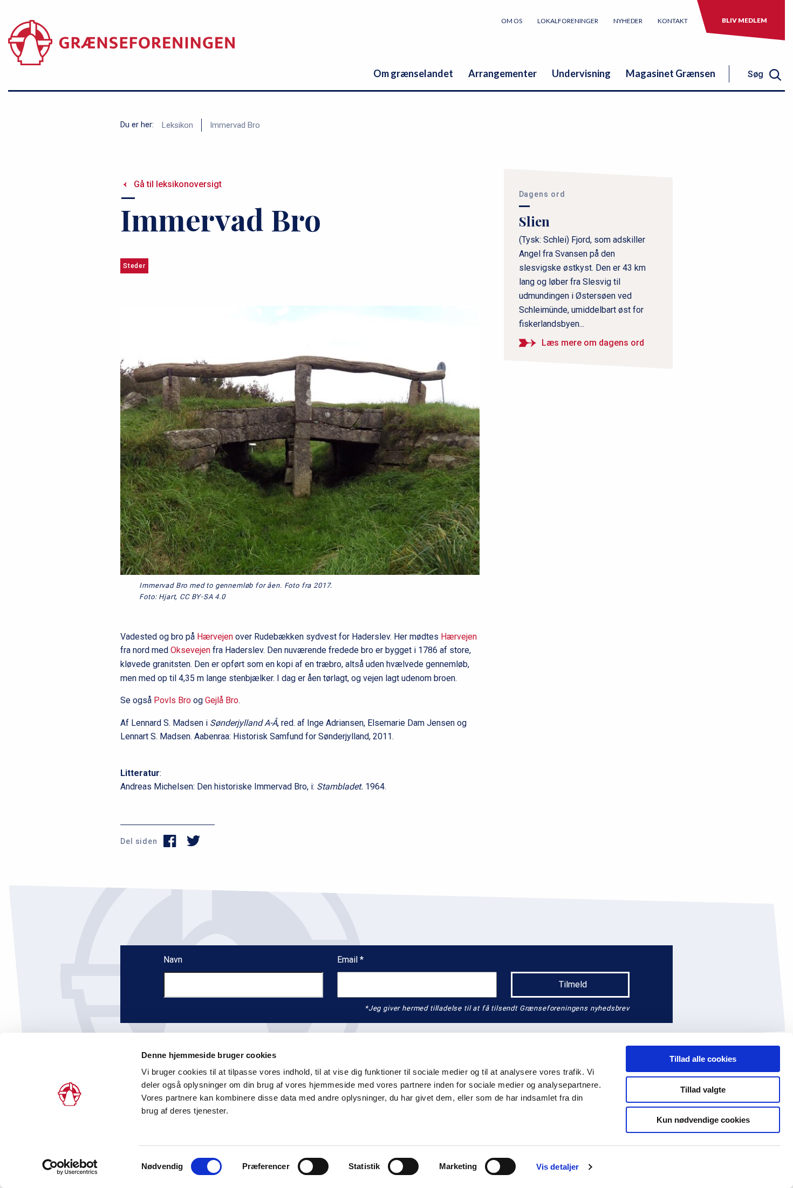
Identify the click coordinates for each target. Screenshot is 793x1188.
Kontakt (673, 21)
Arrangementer (502, 73)
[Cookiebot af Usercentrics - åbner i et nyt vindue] (70, 1167)
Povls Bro (172, 700)
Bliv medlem (744, 20)
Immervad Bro (235, 125)
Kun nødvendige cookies (703, 1119)
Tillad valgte (703, 1089)
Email (348, 959)
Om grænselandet (413, 73)
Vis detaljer (557, 1166)
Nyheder (627, 21)
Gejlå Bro (221, 700)
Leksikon (177, 125)
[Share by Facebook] (170, 841)
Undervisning (581, 73)
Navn (172, 959)
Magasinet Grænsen (670, 73)
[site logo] (121, 51)
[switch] (313, 1166)
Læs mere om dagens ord (593, 343)
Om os (511, 21)
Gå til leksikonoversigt (178, 184)
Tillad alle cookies (702, 1058)
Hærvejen (215, 636)
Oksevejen (190, 650)
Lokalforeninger (567, 21)
